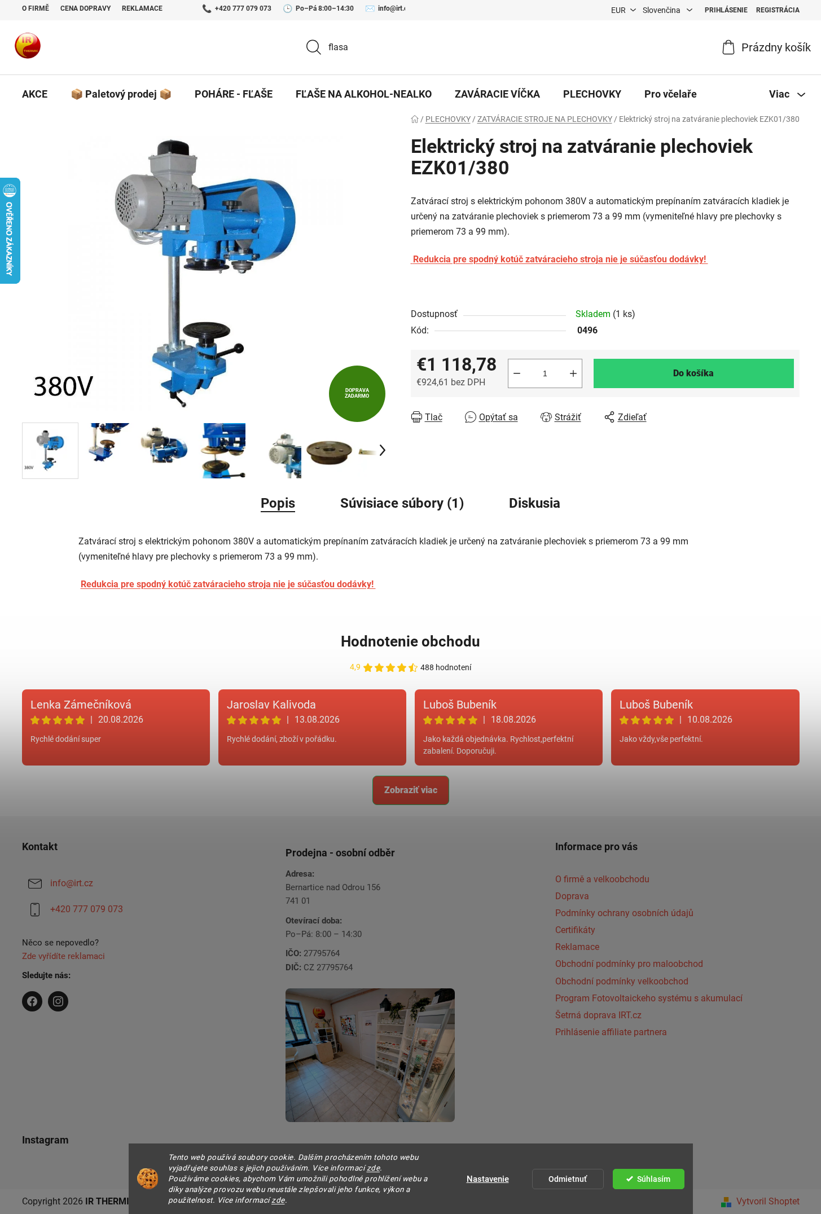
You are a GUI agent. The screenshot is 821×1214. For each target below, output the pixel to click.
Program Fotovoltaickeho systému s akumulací (649, 998)
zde (373, 1167)
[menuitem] (35, 94)
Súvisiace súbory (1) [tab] (402, 503)
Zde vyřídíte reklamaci (63, 956)
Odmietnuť (567, 1179)
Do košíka (693, 373)
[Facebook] (32, 1001)
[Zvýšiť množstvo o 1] (573, 373)
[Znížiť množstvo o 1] (516, 373)
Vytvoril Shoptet (768, 1201)
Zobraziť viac (410, 790)
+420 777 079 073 (243, 8)
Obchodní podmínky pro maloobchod (629, 963)
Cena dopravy (85, 8)
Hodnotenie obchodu (410, 641)
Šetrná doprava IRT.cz (598, 1015)
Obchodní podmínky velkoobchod (621, 981)
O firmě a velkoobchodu (602, 879)
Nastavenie (488, 1179)
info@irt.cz (394, 8)
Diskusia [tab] (534, 503)
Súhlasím (653, 1179)
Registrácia (778, 10)
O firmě (35, 8)
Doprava (572, 896)
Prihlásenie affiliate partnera (611, 1032)
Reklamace (142, 8)
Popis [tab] (278, 503)
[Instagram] (58, 1001)
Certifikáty (575, 930)
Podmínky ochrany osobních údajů (624, 913)
